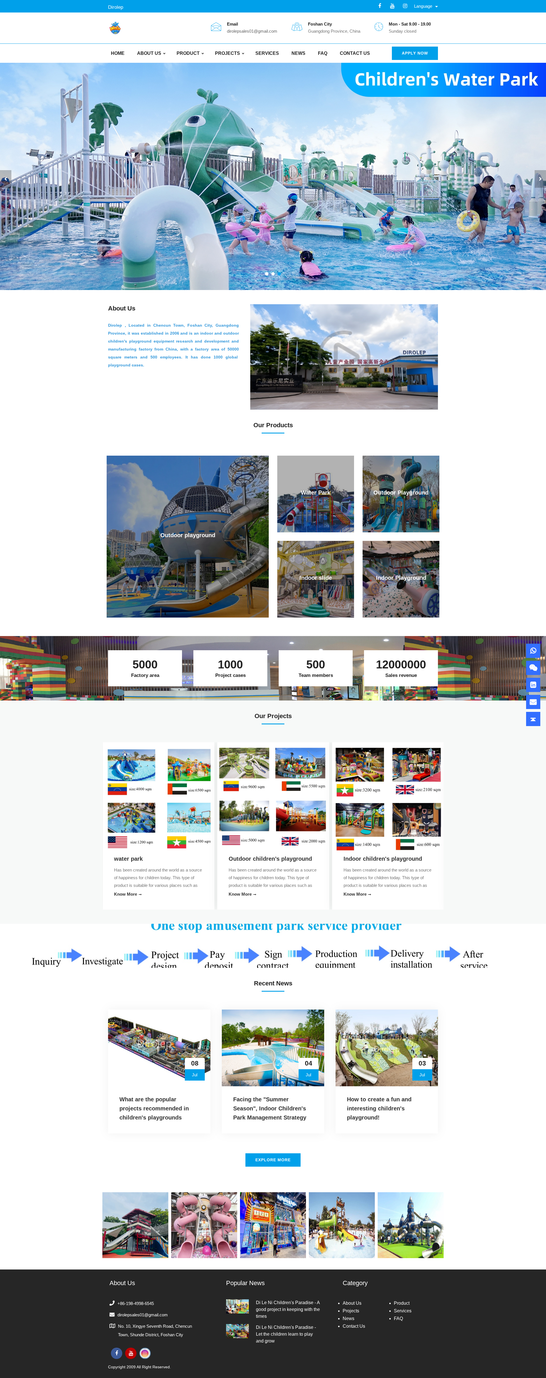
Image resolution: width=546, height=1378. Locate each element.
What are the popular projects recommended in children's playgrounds (154, 1108)
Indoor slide (315, 578)
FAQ (322, 53)
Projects (227, 53)
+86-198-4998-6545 (135, 1303)
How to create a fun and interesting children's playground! (379, 1108)
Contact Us (354, 1326)
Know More (125, 894)
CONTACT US (355, 53)
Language (423, 6)
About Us (352, 1303)
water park (243, 859)
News (298, 53)
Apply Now (415, 53)
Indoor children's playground (153, 859)
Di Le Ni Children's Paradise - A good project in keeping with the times (288, 1309)
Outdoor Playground (401, 492)
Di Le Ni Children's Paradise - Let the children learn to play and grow (286, 1334)
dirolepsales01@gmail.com (252, 31)
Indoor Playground (401, 578)
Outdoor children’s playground (385, 859)
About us (149, 53)
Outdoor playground (187, 535)
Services (267, 53)
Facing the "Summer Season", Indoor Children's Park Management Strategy (269, 1108)
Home (118, 53)
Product (188, 53)
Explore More (273, 1160)
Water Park (315, 492)
